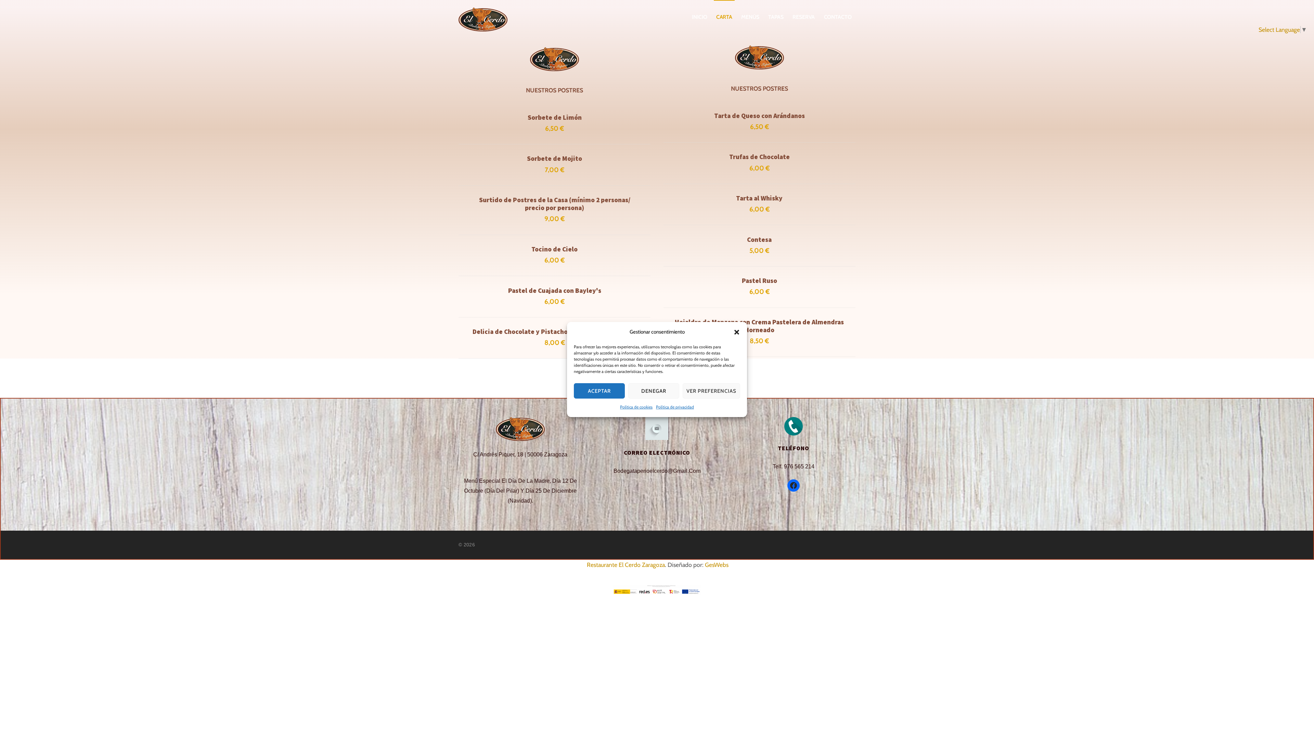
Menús (750, 17)
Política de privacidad (675, 407)
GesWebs (717, 564)
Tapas (776, 17)
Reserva (804, 17)
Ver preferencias (711, 391)
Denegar (653, 391)
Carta (724, 17)
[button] (736, 331)
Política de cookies (636, 407)
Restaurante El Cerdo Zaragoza (626, 564)
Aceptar (599, 391)
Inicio (699, 17)
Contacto (838, 17)
